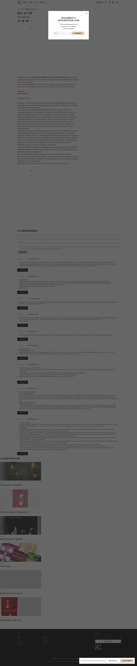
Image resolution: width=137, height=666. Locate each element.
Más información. (113, 660)
